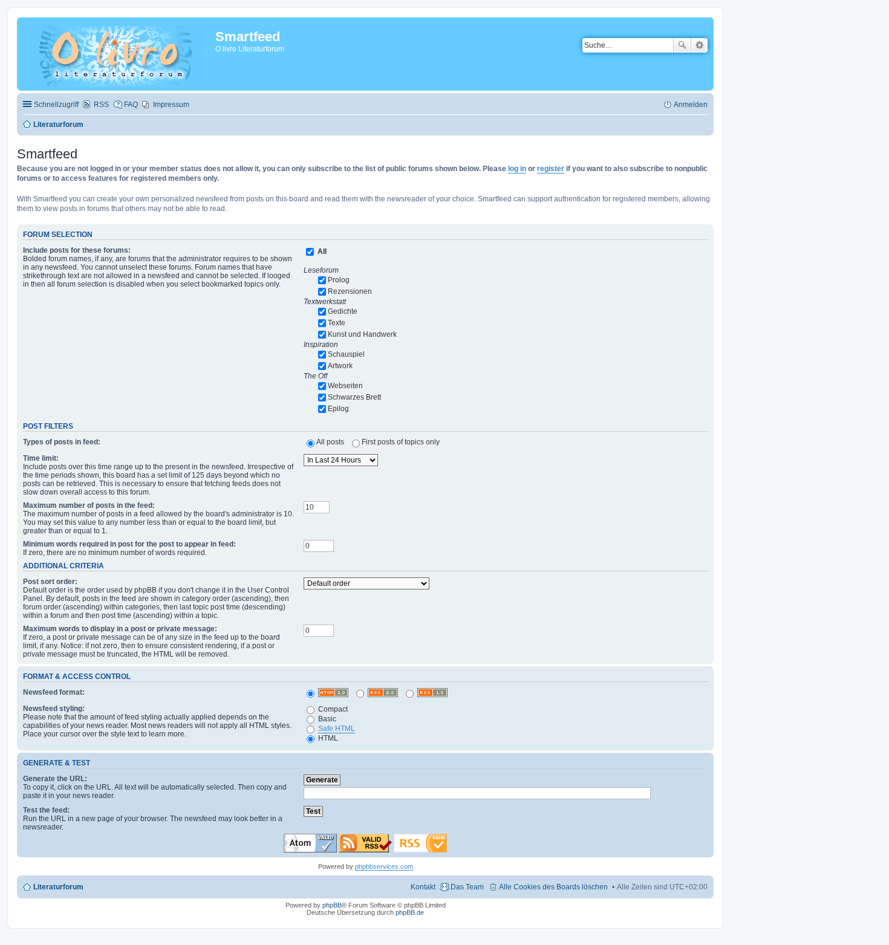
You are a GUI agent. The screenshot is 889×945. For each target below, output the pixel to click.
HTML (327, 738)
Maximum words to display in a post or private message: (120, 629)
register (550, 168)
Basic (326, 719)
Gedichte (342, 311)
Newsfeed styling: (54, 708)
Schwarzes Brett (354, 397)
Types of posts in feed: (61, 442)
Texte (336, 323)
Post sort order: (50, 581)
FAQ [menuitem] (131, 104)
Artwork (340, 366)
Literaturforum (58, 887)
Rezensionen (350, 291)
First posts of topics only (401, 442)
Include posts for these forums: (77, 250)
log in (517, 168)
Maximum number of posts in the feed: (89, 505)
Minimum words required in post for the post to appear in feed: (129, 544)
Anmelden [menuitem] (691, 104)
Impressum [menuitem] (171, 104)
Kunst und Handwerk (362, 334)
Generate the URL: (55, 779)
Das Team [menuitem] (467, 887)
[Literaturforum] (117, 54)
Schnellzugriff (56, 104)
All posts (330, 442)
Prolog (339, 280)
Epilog (338, 408)
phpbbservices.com (384, 866)
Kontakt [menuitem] (423, 887)
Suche (682, 45)
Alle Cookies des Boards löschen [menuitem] (553, 887)
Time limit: (41, 458)
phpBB (332, 905)
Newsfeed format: (54, 692)
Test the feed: (46, 810)
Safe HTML (336, 728)
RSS (101, 104)
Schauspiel (346, 354)
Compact (332, 709)
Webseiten (345, 386)
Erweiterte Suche (699, 45)
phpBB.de (410, 912)
